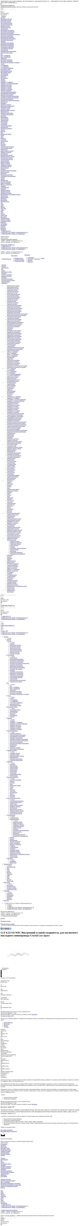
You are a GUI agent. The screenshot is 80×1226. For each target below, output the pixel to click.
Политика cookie (5, 1148)
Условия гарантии (5, 1154)
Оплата (6, 1025)
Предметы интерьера (15, 780)
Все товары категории (6, 1130)
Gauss (2, 1193)
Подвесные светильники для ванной (10, 1183)
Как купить (10, 885)
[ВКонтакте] (1, 929)
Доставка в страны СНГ (7, 1016)
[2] (40, 972)
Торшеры (12, 721)
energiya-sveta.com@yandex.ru (9, 239)
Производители (11, 867)
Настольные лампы (15, 709)
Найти (2, 1218)
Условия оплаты (5, 1152)
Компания (9, 893)
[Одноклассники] (4, 929)
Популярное (4, 1176)
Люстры (12, 643)
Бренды (3, 1187)
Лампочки (12, 764)
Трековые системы (15, 753)
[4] (40, 975)
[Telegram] (10, 929)
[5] (40, 976)
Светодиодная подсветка (16, 801)
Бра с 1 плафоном (5, 1182)
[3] (40, 973)
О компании (4, 1144)
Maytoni (3, 1194)
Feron (2, 1192)
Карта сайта (4, 1147)
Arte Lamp (3, 1196)
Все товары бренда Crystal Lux (9, 1131)
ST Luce (3, 1201)
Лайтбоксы (13, 861)
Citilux (2, 1197)
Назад (10, 638)
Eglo (2, 1199)
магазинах (34, 1014)
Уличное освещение (15, 733)
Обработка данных (6, 1149)
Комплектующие (17, 822)
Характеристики (8, 1022)
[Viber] (8, 929)
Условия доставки (5, 1151)
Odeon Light (4, 1203)
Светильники (13, 657)
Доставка (6, 1026)
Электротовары (14, 817)
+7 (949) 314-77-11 (6, 231)
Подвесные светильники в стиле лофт (11, 1185)
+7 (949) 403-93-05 (13, 233)
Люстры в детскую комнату (8, 1180)
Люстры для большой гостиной (9, 1186)
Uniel (2, 1200)
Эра (2, 1190)
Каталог (9, 639)
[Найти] (2, 10)
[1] (40, 971)
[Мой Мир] (6, 929)
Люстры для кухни (6, 1179)
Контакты (3, 1145)
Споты (12, 698)
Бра (11, 686)
